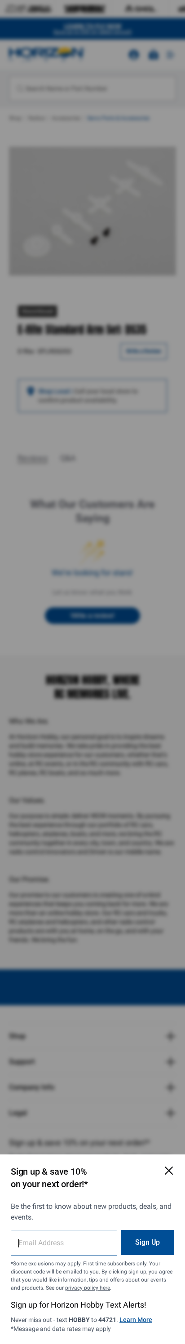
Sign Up (147, 1242)
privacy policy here (87, 1288)
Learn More (135, 1319)
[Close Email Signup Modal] (168, 1170)
